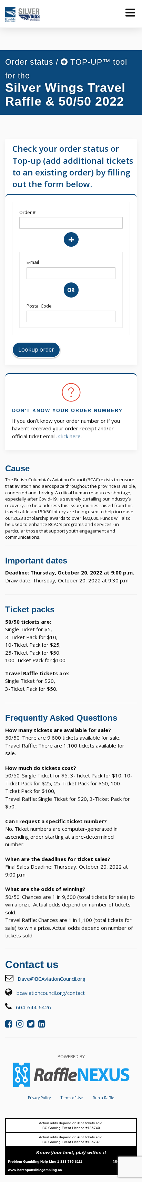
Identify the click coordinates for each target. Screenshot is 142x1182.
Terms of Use (72, 1097)
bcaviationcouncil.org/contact (51, 992)
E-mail (33, 262)
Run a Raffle (103, 1097)
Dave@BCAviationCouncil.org (51, 978)
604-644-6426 (33, 1007)
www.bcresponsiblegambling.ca (35, 1170)
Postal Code (39, 306)
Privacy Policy (39, 1097)
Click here (69, 436)
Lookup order (36, 349)
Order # (27, 212)
